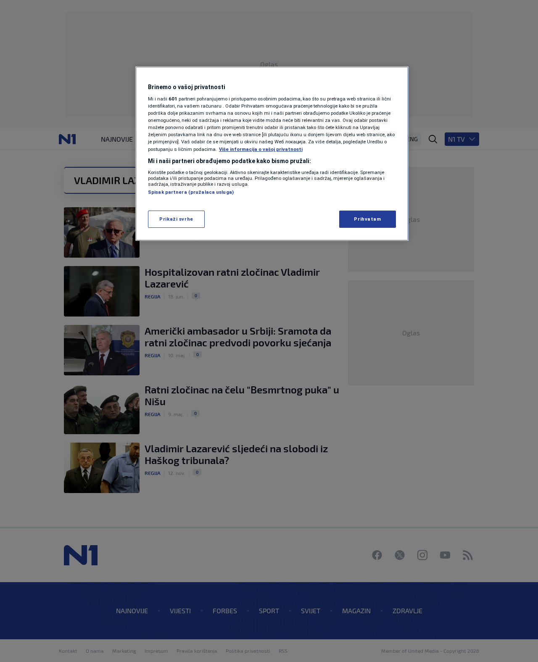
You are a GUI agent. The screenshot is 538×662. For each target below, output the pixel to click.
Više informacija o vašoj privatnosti (261, 149)
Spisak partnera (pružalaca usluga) (191, 192)
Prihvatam (367, 219)
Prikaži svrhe (176, 219)
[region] (272, 153)
